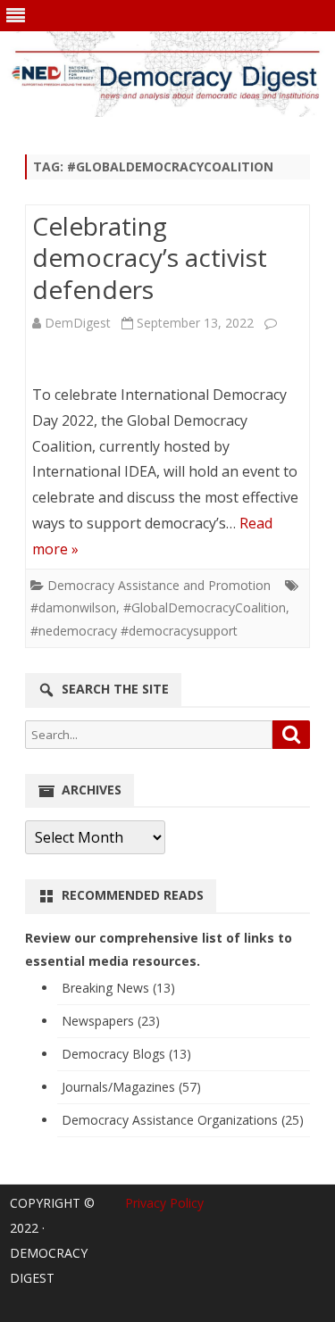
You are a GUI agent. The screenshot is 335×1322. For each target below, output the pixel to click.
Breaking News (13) (118, 987)
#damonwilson (73, 607)
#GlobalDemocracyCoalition (204, 607)
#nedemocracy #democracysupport (134, 630)
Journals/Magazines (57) (131, 1086)
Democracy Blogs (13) (126, 1053)
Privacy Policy (164, 1202)
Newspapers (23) (111, 1020)
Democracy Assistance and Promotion (159, 585)
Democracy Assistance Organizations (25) (183, 1119)
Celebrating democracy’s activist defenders (149, 258)
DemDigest (78, 322)
